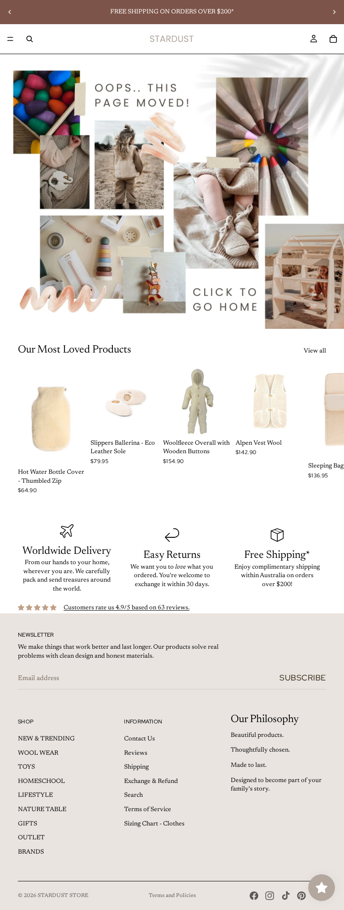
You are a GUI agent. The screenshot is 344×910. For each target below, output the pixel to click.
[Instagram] (269, 895)
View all (315, 351)
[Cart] (333, 39)
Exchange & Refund (151, 781)
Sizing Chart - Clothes (154, 824)
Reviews (135, 753)
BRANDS (31, 852)
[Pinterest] (301, 895)
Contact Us (139, 739)
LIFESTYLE (35, 795)
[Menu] (10, 39)
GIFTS (27, 824)
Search (133, 795)
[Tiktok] (285, 895)
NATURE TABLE (42, 810)
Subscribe (303, 677)
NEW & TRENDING (46, 739)
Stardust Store (63, 895)
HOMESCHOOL (41, 781)
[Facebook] (254, 895)
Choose (80, 450)
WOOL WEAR (38, 753)
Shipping (136, 767)
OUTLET (31, 838)
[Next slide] (334, 12)
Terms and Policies (172, 895)
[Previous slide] (10, 12)
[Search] (29, 39)
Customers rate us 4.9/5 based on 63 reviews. (126, 608)
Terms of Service (147, 810)
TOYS (26, 767)
